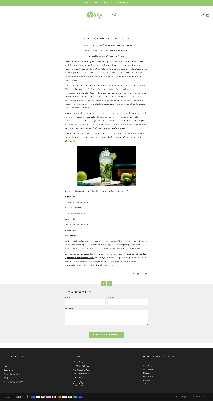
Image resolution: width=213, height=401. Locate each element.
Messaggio (69, 308)
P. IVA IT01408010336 (13, 382)
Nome (67, 297)
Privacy (7, 362)
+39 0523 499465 (81, 366)
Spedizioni (8, 370)
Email (111, 297)
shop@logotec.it (80, 362)
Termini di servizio (12, 374)
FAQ (6, 378)
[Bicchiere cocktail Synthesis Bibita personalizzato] (106, 166)
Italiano (7, 397)
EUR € (18, 397)
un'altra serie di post (135, 120)
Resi (6, 366)
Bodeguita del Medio (95, 61)
